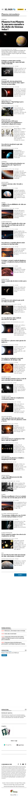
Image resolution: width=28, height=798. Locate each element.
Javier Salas (4, 382)
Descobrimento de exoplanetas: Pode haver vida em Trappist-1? (13, 439)
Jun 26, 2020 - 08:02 (14, 86)
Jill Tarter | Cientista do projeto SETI (9, 513)
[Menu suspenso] (2, 9)
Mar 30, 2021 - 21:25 (13, 66)
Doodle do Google (5, 456)
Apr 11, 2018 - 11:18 (13, 266)
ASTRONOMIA (4, 161)
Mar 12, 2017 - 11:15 (11, 382)
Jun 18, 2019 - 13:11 (13, 229)
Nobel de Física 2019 (5, 119)
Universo (3, 202)
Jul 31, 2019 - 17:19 (13, 188)
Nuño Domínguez (4, 66)
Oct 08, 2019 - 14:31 (14, 126)
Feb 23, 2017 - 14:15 (13, 442)
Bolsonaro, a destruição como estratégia (15, 630)
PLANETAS (3, 298)
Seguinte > (20, 574)
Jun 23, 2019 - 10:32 (14, 208)
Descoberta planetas (6, 377)
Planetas (3, 494)
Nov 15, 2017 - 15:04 (16, 304)
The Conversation (14, 322)
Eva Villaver (4, 49)
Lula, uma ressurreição (10, 633)
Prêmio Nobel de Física (6, 100)
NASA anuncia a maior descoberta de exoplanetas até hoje (13, 535)
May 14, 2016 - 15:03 (13, 519)
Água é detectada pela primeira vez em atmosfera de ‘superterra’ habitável (13, 165)
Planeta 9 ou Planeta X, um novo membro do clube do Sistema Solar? (12, 25)
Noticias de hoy (21, 786)
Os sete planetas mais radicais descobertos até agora (11, 318)
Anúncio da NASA (5, 437)
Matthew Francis (5, 558)
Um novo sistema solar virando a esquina (12, 184)
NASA (2, 553)
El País (2, 304)
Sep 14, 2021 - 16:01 (11, 49)
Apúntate (4, 655)
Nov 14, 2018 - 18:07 (13, 246)
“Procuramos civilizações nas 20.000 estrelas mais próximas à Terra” (13, 516)
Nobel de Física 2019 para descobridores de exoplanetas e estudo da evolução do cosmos (11, 123)
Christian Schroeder (5, 322)
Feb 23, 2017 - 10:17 (11, 462)
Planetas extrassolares (10, 14)
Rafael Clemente (5, 442)
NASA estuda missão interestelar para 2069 (14, 281)
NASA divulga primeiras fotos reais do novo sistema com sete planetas (13, 379)
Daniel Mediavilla (5, 86)
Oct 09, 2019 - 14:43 (13, 106)
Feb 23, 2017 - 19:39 (13, 423)
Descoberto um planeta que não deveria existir (11, 145)
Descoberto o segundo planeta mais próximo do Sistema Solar (13, 243)
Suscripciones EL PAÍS (19, 784)
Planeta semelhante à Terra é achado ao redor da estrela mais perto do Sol (13, 497)
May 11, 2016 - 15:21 (13, 538)
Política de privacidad (8, 784)
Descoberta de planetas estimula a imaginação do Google (12, 458)
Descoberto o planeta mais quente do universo (13, 341)
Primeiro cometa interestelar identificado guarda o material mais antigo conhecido (13, 62)
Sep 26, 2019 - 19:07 (13, 148)
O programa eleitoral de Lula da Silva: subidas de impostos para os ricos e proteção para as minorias (12, 638)
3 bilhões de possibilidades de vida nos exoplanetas (13, 205)
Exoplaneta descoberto (6, 416)
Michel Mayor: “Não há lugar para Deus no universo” (12, 102)
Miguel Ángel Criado (5, 481)
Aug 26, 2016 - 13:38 (14, 500)
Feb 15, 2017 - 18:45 (15, 481)
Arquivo (3, 726)
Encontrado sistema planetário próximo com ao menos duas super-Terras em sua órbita (13, 83)
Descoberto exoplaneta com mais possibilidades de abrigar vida (12, 359)
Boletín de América (6, 713)
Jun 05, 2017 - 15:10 (13, 344)
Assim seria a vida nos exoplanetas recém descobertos (12, 398)
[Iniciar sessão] (25, 9)
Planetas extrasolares (6, 221)
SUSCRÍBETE (20, 9)
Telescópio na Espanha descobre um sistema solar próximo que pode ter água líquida (13, 225)
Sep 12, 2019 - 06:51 (14, 169)
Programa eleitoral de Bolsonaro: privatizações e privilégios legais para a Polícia (13, 643)
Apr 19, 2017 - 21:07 (13, 362)
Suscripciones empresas (8, 786)
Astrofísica (4, 19)
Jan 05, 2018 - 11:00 (13, 285)
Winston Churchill (5, 475)
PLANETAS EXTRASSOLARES (6, 532)
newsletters (5, 650)
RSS (14, 786)
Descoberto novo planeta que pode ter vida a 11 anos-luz (12, 301)
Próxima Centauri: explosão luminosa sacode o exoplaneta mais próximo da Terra (13, 262)
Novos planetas (4, 182)
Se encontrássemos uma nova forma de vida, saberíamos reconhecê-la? (13, 555)
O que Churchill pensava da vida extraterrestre (11, 478)
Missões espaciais (5, 279)
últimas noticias (6, 628)
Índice (17, 786)
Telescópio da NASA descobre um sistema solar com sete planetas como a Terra (13, 420)
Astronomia (4, 79)
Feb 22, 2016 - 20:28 (13, 558)
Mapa (14, 784)
